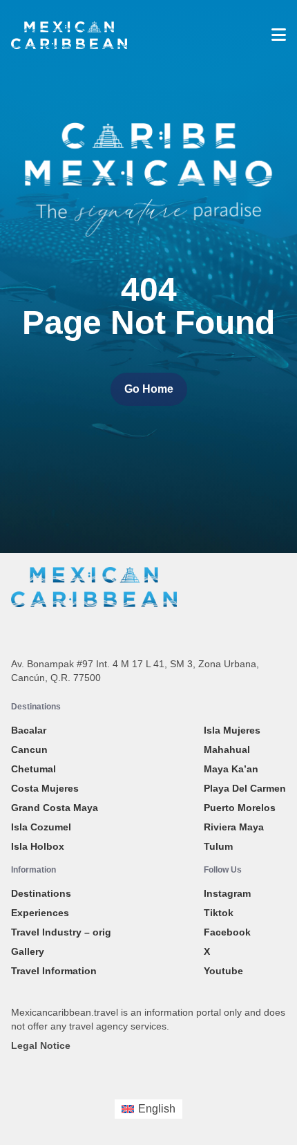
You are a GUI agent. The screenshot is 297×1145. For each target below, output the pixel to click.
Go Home (148, 389)
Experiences (40, 912)
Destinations (41, 893)
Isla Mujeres (232, 730)
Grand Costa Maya (54, 807)
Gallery (27, 951)
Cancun (29, 749)
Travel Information (54, 970)
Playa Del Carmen (245, 788)
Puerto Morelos (240, 807)
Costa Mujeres (45, 788)
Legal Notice (40, 1045)
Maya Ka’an (231, 768)
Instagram (227, 893)
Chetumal (33, 768)
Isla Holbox (37, 846)
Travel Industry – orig (61, 932)
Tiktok (218, 912)
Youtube (223, 970)
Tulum (218, 846)
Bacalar (28, 730)
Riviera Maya (234, 826)
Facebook (227, 932)
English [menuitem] (156, 1109)
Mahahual (227, 749)
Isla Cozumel (41, 826)
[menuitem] (148, 1109)
